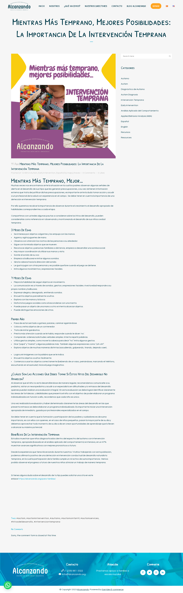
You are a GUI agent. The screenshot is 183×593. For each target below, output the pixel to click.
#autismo (55, 518)
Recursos (125, 132)
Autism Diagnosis (129, 95)
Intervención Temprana (132, 100)
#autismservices (90, 518)
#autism (20, 518)
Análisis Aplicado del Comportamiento (140, 111)
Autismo (125, 78)
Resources (126, 137)
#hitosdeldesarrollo (22, 522)
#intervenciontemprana (47, 522)
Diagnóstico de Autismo (133, 89)
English (124, 127)
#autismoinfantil (70, 518)
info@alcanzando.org (74, 574)
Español (60, 173)
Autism (33, 173)
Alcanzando (83, 589)
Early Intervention (46, 173)
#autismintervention (37, 518)
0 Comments (89, 173)
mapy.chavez (73, 173)
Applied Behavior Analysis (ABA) (136, 116)
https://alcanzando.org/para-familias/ (37, 479)
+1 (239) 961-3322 (73, 571)
